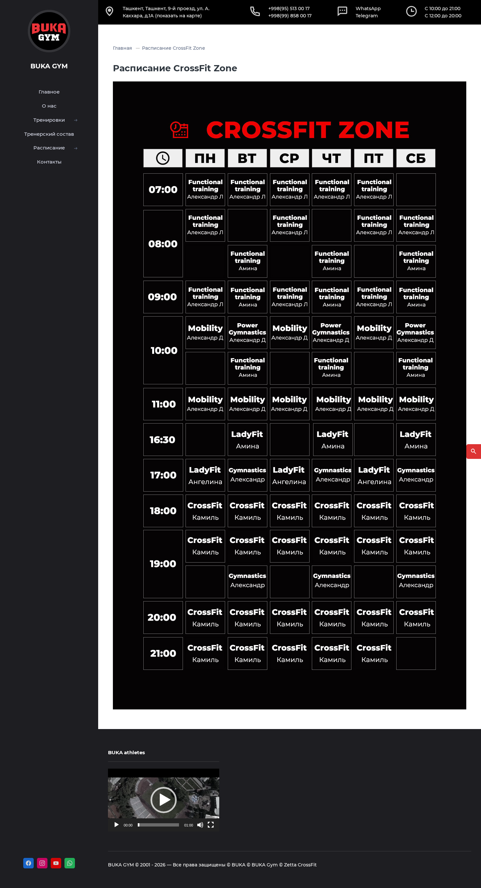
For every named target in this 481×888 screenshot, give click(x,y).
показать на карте (178, 15)
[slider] (158, 825)
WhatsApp (368, 8)
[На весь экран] (210, 825)
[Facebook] (28, 863)
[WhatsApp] (69, 863)
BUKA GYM (49, 66)
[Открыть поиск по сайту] (473, 451)
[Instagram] (42, 863)
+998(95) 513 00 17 (289, 8)
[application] (163, 800)
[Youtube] (56, 863)
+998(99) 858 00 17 (290, 15)
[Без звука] (200, 825)
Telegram (367, 15)
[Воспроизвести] (116, 825)
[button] (164, 800)
